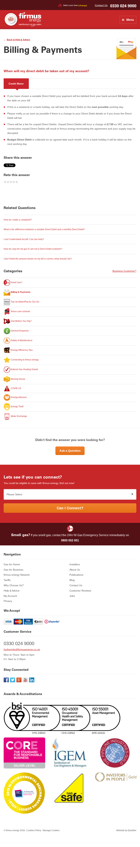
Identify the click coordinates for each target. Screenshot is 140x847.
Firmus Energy (22, 19)
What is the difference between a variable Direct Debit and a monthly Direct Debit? (44, 229)
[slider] (11, 182)
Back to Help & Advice (18, 39)
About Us (74, 569)
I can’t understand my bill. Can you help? (24, 239)
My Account (10, 595)
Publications (76, 574)
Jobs (72, 595)
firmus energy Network (17, 574)
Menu (130, 19)
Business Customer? (124, 271)
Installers (74, 564)
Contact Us (101, 5)
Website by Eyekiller (126, 830)
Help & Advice (12, 590)
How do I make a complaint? (18, 219)
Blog (72, 580)
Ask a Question (70, 450)
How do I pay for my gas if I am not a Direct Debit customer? (33, 249)
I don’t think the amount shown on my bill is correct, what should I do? (38, 258)
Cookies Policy (33, 830)
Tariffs (7, 580)
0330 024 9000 (123, 6)
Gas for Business (13, 569)
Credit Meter (16, 83)
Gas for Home (12, 564)
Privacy (8, 601)
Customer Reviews (80, 590)
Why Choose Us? (14, 585)
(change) (82, 5)
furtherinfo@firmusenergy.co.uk (22, 649)
